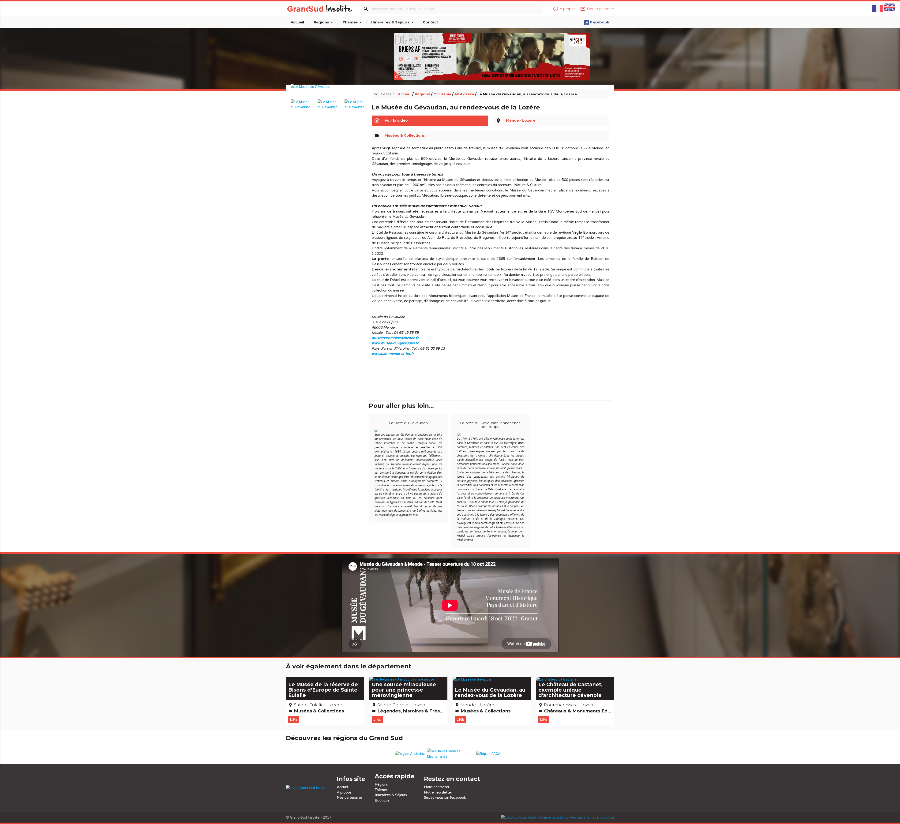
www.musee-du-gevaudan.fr (395, 343)
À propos (344, 792)
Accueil (297, 22)
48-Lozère (464, 94)
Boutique (382, 800)
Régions (324, 22)
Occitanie (442, 94)
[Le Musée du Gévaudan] (328, 92)
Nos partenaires (350, 797)
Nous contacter (436, 787)
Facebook (599, 22)
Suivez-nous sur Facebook (445, 797)
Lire (293, 719)
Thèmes (353, 22)
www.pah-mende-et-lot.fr (393, 354)
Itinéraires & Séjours (393, 22)
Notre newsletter (438, 792)
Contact (430, 22)
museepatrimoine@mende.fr (395, 338)
